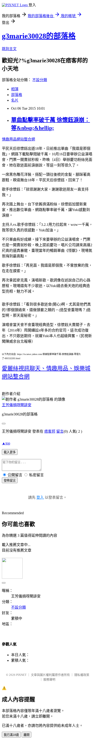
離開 (27, 735)
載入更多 (10, 452)
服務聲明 (49, 679)
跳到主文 (9, 49)
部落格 (16, 95)
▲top (6, 443)
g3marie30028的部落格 (39, 36)
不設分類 (39, 80)
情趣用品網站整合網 (18, 139)
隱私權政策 (81, 675)
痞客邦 (49, 431)
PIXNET (21, 675)
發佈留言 (10, 480)
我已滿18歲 (11, 735)
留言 (60, 431)
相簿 (14, 89)
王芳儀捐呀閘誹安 (16, 405)
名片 (14, 100)
